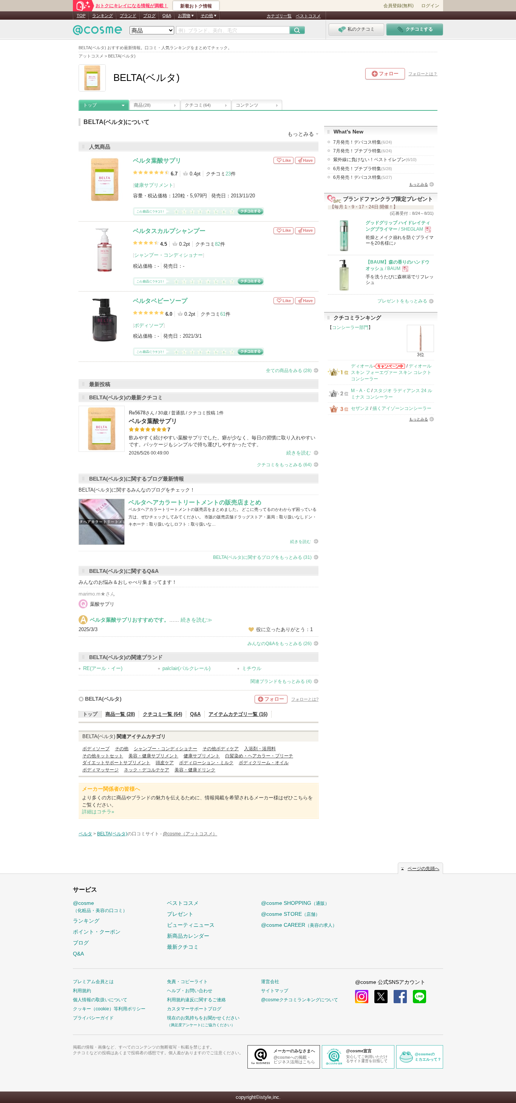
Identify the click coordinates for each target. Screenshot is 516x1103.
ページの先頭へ (423, 868)
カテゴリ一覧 (279, 16)
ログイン (430, 5)
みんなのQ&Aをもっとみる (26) (279, 643)
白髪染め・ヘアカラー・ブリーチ (259, 756)
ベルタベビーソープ (160, 301)
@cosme (100, 906)
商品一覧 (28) (120, 714)
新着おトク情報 (196, 6)
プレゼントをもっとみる (402, 301)
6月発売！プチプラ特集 (362, 168)
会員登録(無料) (398, 5)
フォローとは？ (422, 73)
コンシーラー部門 (350, 327)
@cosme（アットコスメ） (190, 833)
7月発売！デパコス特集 (362, 142)
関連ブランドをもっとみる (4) (281, 681)
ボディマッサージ (100, 770)
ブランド (128, 15)
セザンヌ (360, 408)
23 (228, 174)
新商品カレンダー (188, 936)
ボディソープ (149, 325)
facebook (400, 996)
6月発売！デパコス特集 (362, 177)
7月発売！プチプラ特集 (362, 151)
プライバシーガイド (93, 1018)
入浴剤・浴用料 (260, 748)
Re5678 (137, 413)
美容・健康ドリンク (195, 770)
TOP (81, 15)
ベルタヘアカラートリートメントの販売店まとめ (194, 502)
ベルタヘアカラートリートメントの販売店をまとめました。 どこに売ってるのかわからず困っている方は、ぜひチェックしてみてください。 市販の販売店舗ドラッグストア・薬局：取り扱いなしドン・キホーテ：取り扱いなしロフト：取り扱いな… (222, 516)
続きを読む (298, 453)
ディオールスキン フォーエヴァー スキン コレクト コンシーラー (391, 372)
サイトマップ (274, 990)
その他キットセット (102, 756)
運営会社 (270, 981)
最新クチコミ (183, 947)
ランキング (102, 15)
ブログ (149, 15)
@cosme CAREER (299, 925)
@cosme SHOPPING (295, 903)
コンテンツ (247, 105)
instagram (361, 996)
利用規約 (82, 990)
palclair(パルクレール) (186, 668)
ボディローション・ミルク (206, 762)
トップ (90, 105)
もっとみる (418, 184)
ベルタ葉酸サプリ (157, 160)
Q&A (166, 15)
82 (217, 244)
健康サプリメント (153, 185)
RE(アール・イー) (102, 668)
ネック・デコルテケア (146, 770)
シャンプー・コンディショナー (168, 255)
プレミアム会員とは (93, 981)
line (419, 996)
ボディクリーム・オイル (264, 762)
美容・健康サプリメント (153, 756)
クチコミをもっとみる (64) (284, 464)
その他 (121, 748)
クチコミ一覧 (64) (162, 714)
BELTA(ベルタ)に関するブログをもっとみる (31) (262, 557)
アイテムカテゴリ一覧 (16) (238, 714)
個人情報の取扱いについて (100, 999)
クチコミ (198, 105)
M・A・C (360, 390)
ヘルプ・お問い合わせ (189, 990)
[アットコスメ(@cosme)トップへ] (97, 32)
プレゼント (180, 914)
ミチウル (251, 668)
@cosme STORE (290, 914)
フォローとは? (304, 699)
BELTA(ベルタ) (103, 699)
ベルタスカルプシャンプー (169, 231)
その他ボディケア (220, 748)
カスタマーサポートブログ (194, 1008)
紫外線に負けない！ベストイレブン (375, 159)
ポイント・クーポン (97, 932)
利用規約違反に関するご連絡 (196, 999)
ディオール (362, 366)
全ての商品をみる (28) (289, 370)
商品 (142, 105)
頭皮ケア (165, 762)
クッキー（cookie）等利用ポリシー (109, 1008)
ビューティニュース (191, 925)
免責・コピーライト (187, 981)
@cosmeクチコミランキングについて (299, 999)
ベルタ (85, 833)
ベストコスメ (308, 16)
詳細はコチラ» (98, 811)
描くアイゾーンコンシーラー (401, 408)
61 (223, 314)
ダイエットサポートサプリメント (116, 762)
